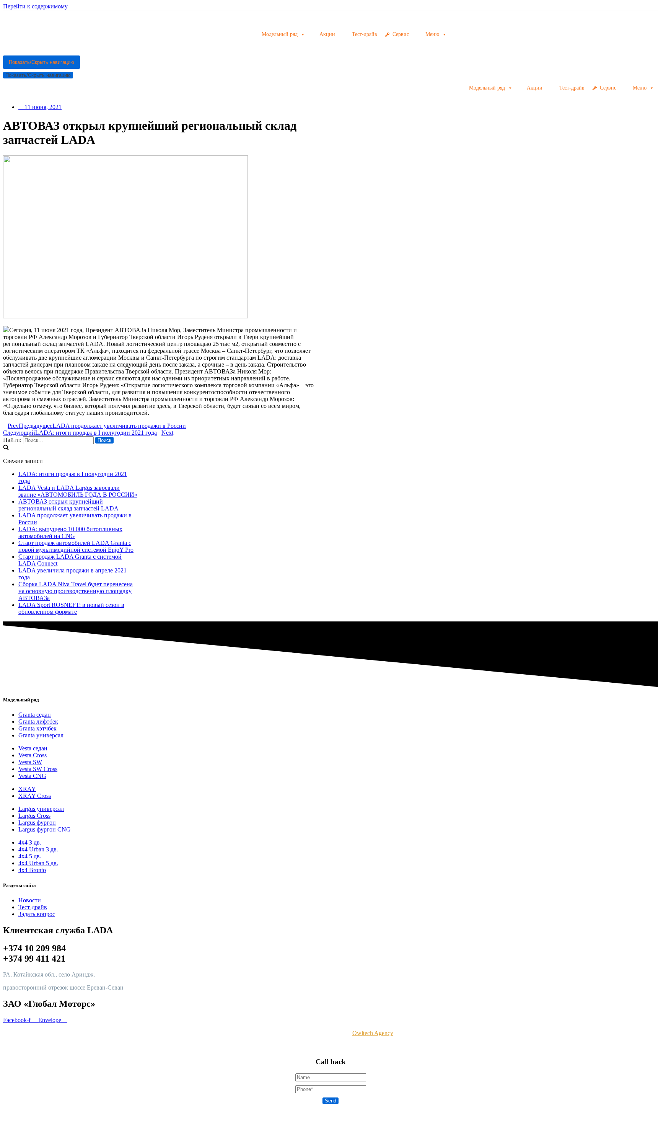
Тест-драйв (571, 88)
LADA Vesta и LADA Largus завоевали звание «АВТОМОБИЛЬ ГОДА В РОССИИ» (77, 491)
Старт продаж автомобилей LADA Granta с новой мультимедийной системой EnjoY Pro (76, 546)
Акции (534, 88)
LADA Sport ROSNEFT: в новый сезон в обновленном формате (71, 608)
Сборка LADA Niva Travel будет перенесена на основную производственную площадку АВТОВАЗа (75, 591)
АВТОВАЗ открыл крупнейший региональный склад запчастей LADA (68, 505)
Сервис (608, 88)
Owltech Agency (372, 1033)
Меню (639, 88)
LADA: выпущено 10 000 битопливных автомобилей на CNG (70, 532)
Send (330, 1101)
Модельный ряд (487, 88)
